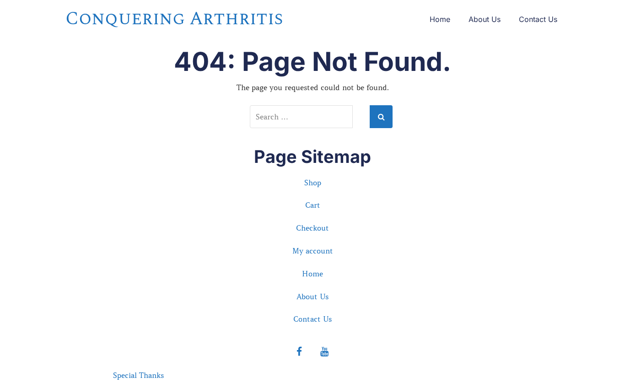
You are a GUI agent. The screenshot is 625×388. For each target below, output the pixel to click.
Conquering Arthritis (174, 19)
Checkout (312, 227)
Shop (312, 182)
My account (312, 250)
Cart (312, 205)
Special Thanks (138, 375)
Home (440, 19)
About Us (485, 19)
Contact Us (538, 19)
